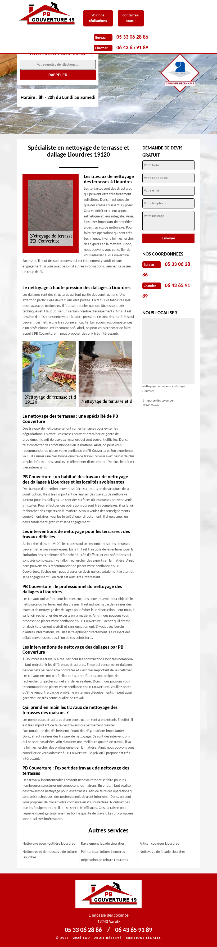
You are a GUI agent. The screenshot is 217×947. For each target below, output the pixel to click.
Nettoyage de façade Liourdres (162, 852)
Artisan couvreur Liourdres (159, 844)
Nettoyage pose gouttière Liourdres (48, 844)
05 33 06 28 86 (132, 37)
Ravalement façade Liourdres (102, 844)
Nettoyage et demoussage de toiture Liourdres (49, 854)
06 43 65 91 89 (132, 48)
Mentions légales (143, 938)
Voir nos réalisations (98, 18)
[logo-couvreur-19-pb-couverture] (50, 14)
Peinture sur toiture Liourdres (103, 852)
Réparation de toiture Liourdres (104, 860)
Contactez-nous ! (131, 18)
